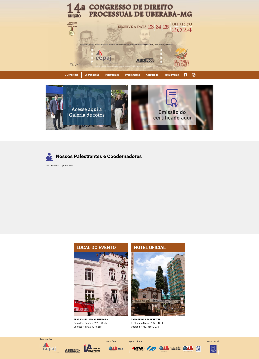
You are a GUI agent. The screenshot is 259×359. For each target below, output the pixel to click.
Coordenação (92, 74)
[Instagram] (194, 75)
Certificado (152, 74)
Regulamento (171, 74)
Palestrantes (112, 74)
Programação (132, 74)
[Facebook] (185, 75)
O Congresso (71, 74)
